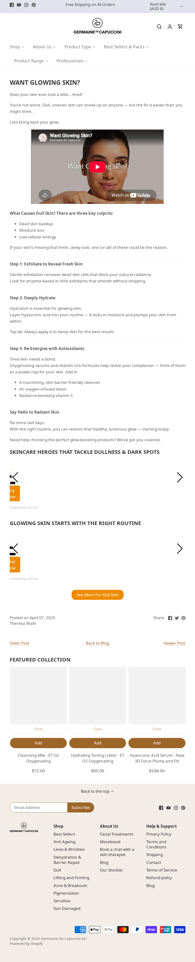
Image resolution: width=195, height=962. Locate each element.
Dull (57, 870)
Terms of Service (161, 870)
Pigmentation (66, 893)
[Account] (170, 26)
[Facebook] (12, 5)
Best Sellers (64, 834)
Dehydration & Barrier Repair (67, 859)
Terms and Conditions (156, 844)
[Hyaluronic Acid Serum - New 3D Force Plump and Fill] (156, 695)
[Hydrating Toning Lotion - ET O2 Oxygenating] (97, 695)
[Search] (159, 26)
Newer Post (174, 643)
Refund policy (159, 877)
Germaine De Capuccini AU (64, 938)
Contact (153, 862)
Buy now (11, 565)
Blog (104, 862)
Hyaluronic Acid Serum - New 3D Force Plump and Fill (157, 758)
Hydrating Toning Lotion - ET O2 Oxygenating (97, 758)
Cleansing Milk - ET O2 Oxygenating (38, 758)
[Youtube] (19, 5)
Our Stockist (111, 870)
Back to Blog (97, 643)
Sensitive (62, 900)
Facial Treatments (116, 834)
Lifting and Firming (71, 877)
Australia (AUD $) (158, 6)
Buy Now (11, 493)
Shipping (154, 854)
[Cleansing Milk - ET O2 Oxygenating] (38, 695)
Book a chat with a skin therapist (117, 852)
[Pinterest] (34, 5)
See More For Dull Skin (98, 594)
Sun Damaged (67, 908)
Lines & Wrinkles (69, 849)
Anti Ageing (64, 841)
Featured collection (40, 659)
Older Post (19, 643)
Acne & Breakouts (70, 885)
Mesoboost (110, 841)
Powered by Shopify (26, 943)
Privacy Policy (158, 834)
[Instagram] (26, 5)
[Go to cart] (180, 26)
